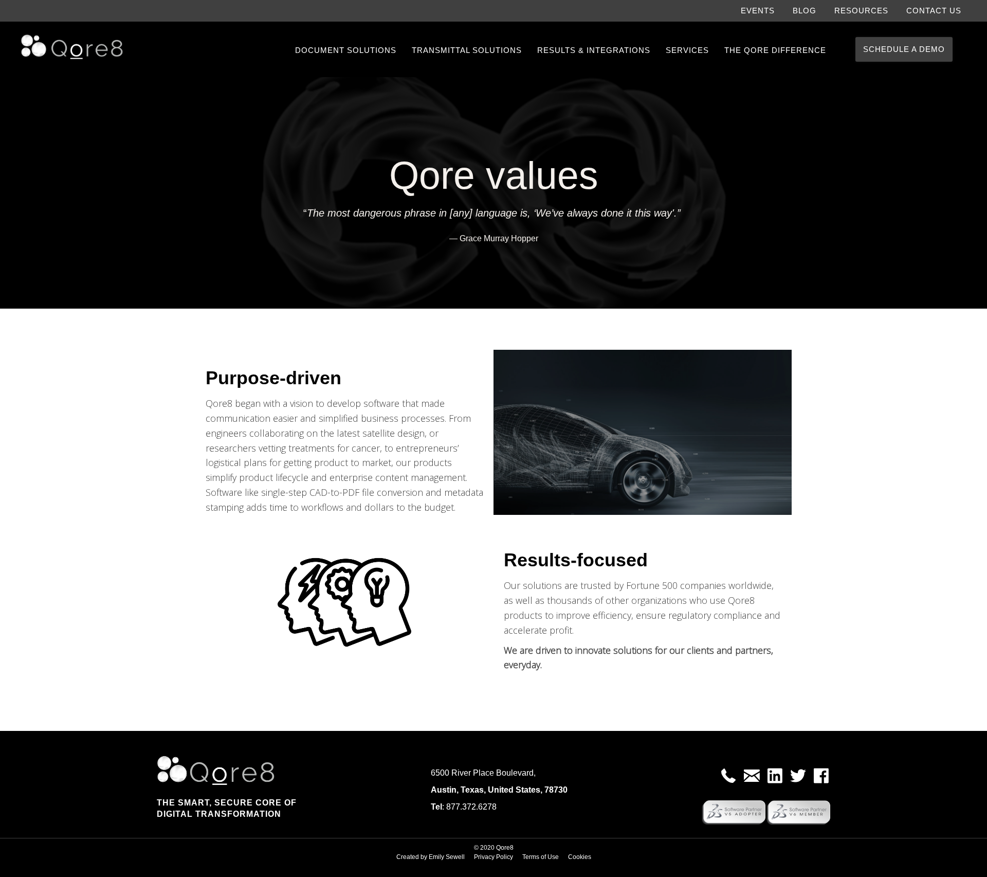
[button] (729, 776)
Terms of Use (540, 857)
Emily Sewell (447, 857)
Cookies (579, 857)
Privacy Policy (493, 857)
